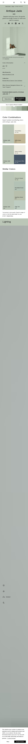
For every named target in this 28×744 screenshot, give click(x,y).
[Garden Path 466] (19, 108)
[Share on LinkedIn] (15, 23)
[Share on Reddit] (19, 23)
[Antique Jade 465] (14, 108)
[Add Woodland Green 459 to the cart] (20, 183)
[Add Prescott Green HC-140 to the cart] (20, 174)
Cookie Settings (11, 738)
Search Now (10, 215)
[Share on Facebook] (9, 23)
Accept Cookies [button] (20, 741)
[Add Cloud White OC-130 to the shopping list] (23, 126)
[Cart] (24, 2)
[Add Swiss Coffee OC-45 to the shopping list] (23, 147)
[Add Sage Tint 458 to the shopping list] (23, 202)
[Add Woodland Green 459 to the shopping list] (23, 183)
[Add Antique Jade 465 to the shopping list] (12, 126)
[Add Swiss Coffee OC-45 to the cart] (20, 147)
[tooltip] (6, 66)
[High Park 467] (24, 108)
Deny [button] (8, 741)
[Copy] (5, 23)
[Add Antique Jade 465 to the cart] (8, 126)
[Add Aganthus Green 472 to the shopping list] (23, 193)
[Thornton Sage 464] (8, 108)
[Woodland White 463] (3, 108)
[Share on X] (22, 23)
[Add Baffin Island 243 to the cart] (20, 136)
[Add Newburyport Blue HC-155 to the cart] (20, 156)
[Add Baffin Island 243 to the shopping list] (23, 136)
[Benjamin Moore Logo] (14, 2)
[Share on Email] (12, 23)
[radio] (4, 585)
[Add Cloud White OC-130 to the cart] (20, 126)
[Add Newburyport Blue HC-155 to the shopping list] (23, 156)
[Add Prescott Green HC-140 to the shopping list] (23, 174)
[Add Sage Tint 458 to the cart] (20, 202)
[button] (21, 2)
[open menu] (3, 2)
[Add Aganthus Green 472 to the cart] (20, 193)
